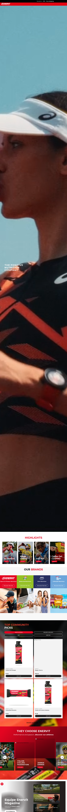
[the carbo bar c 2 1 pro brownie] (18, 693)
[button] (5, 757)
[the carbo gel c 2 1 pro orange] (18, 653)
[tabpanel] (33, 678)
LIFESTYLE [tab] (48, 635)
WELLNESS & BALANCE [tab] (48, 632)
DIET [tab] (19, 635)
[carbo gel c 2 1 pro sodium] (48, 693)
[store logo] (5, 4)
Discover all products (33, 722)
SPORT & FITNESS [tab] (19, 632)
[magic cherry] (48, 653)
